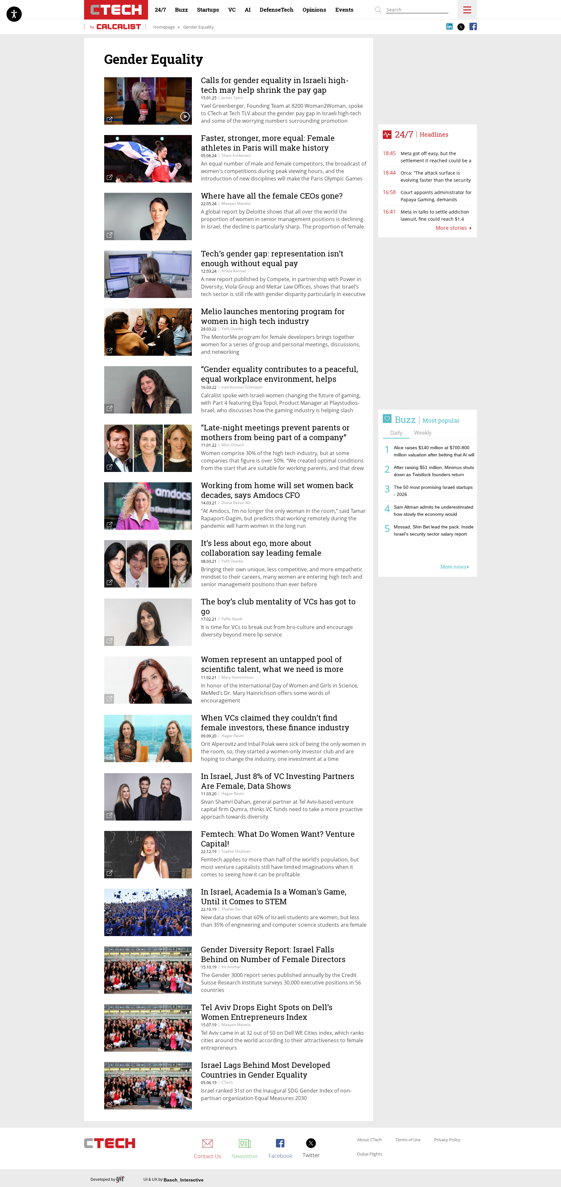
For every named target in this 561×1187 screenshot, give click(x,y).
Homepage (164, 27)
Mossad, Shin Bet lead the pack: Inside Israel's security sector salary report (434, 530)
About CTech (369, 1140)
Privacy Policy (447, 1140)
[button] (427, 323)
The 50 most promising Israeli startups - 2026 (433, 491)
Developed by (103, 1179)
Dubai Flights (369, 1154)
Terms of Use (407, 1140)
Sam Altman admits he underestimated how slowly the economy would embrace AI (433, 511)
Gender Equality (198, 27)
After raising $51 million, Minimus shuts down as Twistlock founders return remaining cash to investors (434, 472)
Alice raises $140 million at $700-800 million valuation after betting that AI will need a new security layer (434, 452)
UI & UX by (173, 1179)
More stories (452, 227)
